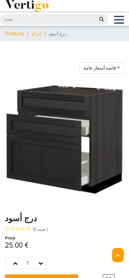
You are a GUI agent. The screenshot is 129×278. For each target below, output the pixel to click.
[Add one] (15, 263)
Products (14, 33)
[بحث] (101, 19)
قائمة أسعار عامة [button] (100, 67)
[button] (119, 20)
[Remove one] (40, 263)
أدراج (36, 33)
